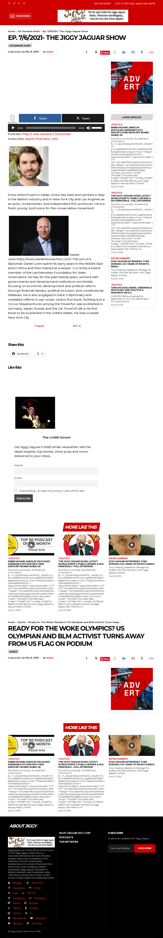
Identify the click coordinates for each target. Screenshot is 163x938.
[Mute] (88, 128)
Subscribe (144, 848)
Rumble (33, 903)
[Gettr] (151, 52)
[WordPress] (9, 918)
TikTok (17, 908)
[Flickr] (30, 888)
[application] (56, 129)
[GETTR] (22, 893)
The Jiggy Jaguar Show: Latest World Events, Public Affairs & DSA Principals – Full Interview (131, 198)
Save (106, 52)
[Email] (133, 52)
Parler (16, 903)
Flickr (37, 888)
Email (17, 478)
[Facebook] (9, 3)
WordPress (19, 918)
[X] (24, 3)
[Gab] (9, 893)
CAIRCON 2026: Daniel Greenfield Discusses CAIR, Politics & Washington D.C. (131, 290)
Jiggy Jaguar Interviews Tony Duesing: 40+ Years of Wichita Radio (130, 264)
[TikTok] (19, 3)
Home (11, 31)
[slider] (97, 127)
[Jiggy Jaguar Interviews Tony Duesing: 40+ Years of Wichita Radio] (132, 544)
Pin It (77, 326)
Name (18, 465)
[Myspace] (30, 898)
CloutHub (37, 882)
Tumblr (34, 908)
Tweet (39, 326)
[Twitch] (9, 913)
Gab (15, 893)
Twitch (17, 913)
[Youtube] (31, 918)
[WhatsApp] (114, 52)
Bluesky (17, 923)
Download (63, 134)
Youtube (40, 918)
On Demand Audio (29, 31)
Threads (37, 923)
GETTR (31, 893)
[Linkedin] (124, 52)
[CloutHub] (27, 883)
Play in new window (37, 134)
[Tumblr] (142, 52)
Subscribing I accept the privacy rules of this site (51, 490)
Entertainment (120, 258)
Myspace (39, 898)
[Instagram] (14, 3)
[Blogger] (9, 883)
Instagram (19, 898)
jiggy (50, 52)
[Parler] (9, 903)
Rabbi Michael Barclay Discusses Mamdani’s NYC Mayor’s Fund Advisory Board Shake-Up (130, 131)
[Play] (13, 128)
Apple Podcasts (37, 139)
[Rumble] (25, 903)
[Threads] (27, 923)
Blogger (17, 882)
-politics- (117, 124)
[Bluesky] (9, 923)
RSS (55, 139)
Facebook (19, 888)
